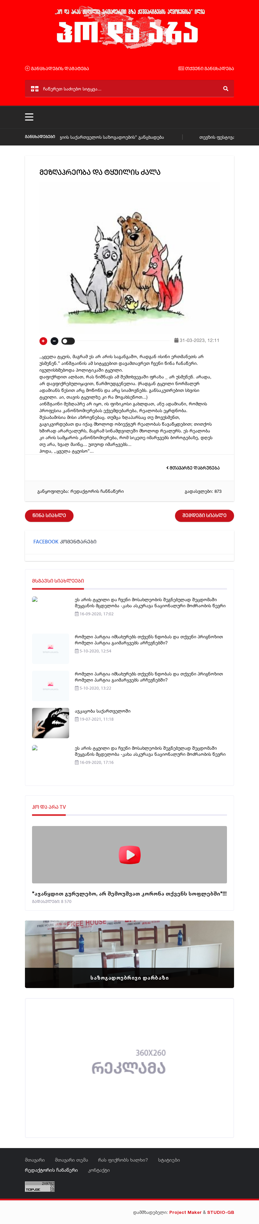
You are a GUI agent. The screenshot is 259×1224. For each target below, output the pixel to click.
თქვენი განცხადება (209, 69)
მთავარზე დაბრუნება (194, 468)
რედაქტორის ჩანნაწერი (97, 491)
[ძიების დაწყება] (226, 88)
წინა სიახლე (49, 515)
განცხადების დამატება (59, 69)
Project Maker (185, 1212)
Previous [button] (42, 946)
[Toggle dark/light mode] (68, 341)
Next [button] (217, 946)
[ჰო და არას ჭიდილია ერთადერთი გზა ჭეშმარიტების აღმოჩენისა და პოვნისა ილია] (129, 48)
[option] (129, 954)
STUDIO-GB (220, 1212)
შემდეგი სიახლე (204, 515)
